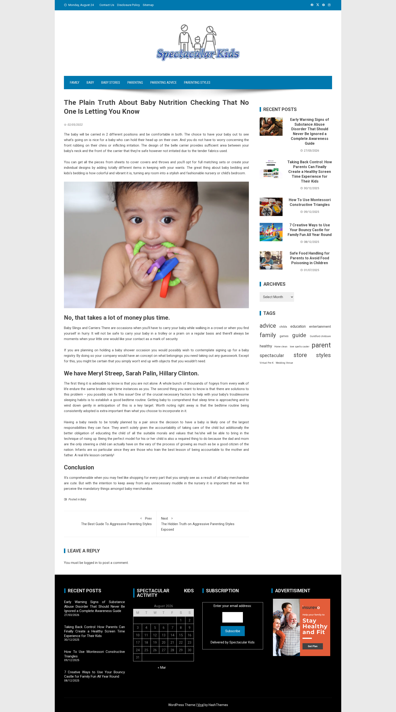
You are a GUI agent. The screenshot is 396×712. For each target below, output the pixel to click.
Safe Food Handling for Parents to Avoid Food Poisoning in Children (310, 258)
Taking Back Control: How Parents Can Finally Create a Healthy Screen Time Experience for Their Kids (309, 171)
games (284, 336)
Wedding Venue (284, 362)
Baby (90, 82)
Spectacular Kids (242, 642)
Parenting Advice (163, 82)
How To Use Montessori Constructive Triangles (310, 202)
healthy (266, 346)
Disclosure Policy (128, 5)
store (300, 355)
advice (268, 325)
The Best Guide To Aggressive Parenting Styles (116, 521)
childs (283, 326)
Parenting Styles (197, 82)
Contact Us (106, 5)
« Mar (162, 667)
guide (299, 335)
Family (74, 82)
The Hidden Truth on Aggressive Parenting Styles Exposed (197, 524)
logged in (91, 563)
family (268, 335)
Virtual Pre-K (267, 362)
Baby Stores (110, 82)
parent (321, 345)
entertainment (320, 326)
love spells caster (299, 346)
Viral (200, 705)
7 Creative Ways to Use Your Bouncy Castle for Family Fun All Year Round (310, 230)
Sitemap (148, 5)
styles (323, 355)
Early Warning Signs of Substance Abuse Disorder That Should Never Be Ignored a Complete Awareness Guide (309, 131)
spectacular (272, 355)
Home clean (280, 346)
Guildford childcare (320, 336)
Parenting (135, 82)
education (298, 326)
